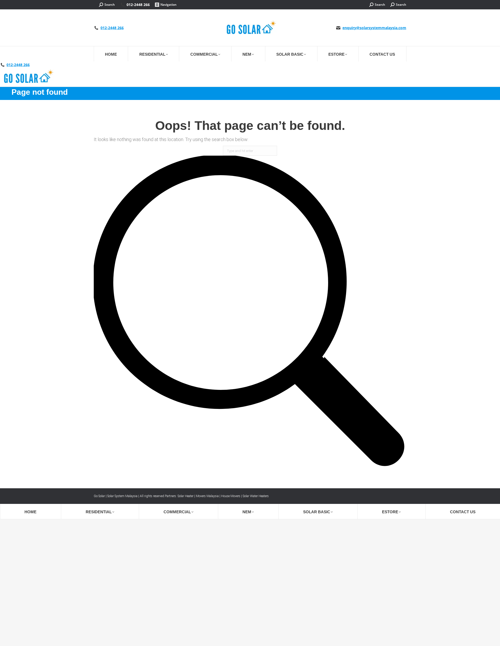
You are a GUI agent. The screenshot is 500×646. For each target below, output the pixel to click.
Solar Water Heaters (256, 496)
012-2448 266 (138, 4)
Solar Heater (185, 496)
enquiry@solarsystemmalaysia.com (374, 28)
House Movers (230, 496)
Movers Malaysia (207, 496)
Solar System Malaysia (122, 496)
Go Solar (99, 496)
